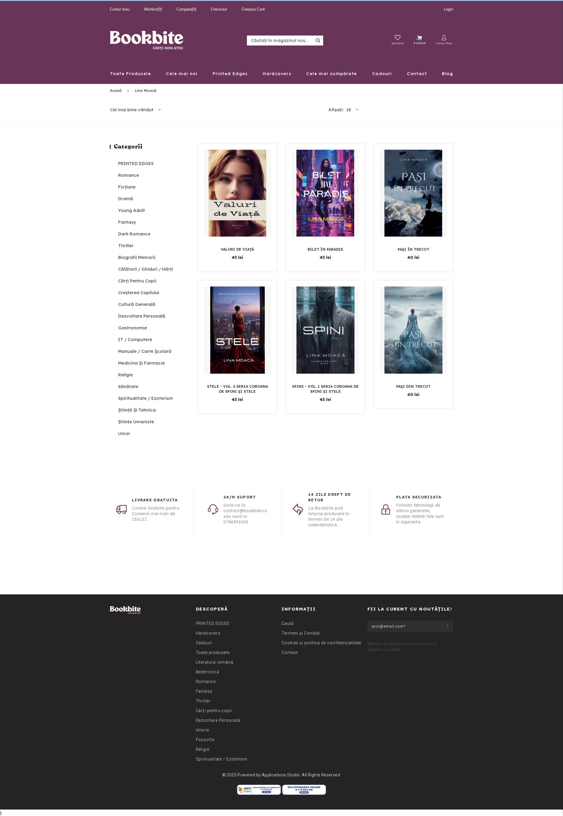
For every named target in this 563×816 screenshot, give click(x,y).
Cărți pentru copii (137, 281)
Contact (290, 652)
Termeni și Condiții (301, 633)
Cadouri (204, 642)
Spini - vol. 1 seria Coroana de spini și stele (325, 388)
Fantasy (127, 222)
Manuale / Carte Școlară (145, 351)
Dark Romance (134, 234)
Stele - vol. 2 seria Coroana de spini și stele (237, 388)
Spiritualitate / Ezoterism (145, 398)
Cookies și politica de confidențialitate (321, 642)
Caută (288, 623)
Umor (124, 433)
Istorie (202, 730)
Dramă (125, 198)
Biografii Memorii (136, 257)
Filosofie (205, 739)
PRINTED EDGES (136, 163)
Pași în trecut (413, 249)
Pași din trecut (413, 386)
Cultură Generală (136, 304)
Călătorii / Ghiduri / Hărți (145, 269)
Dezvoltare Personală (141, 316)
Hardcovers (208, 633)
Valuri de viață (237, 249)
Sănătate (128, 386)
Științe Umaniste (136, 421)
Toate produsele (213, 652)
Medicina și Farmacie (141, 363)
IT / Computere (135, 339)
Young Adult (131, 210)
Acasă (115, 90)
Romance (128, 175)
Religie (125, 374)
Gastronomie (132, 328)
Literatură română (214, 662)
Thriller (125, 245)
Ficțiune (126, 187)
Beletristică (207, 672)
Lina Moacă (145, 90)
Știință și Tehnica (137, 410)
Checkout (219, 9)
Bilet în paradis (325, 249)
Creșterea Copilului (138, 292)
